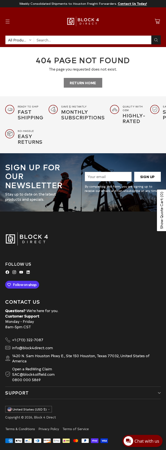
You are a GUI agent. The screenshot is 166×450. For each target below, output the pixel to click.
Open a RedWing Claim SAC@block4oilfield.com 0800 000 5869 (33, 374)
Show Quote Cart (161, 210)
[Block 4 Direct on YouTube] (21, 273)
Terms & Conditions (20, 429)
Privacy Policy (48, 429)
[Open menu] (7, 21)
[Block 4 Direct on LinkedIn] (28, 273)
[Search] (156, 39)
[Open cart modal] (157, 21)
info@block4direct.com (32, 347)
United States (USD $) (30, 409)
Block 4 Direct (45, 417)
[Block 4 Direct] (83, 21)
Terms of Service (75, 429)
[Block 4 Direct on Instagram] (14, 273)
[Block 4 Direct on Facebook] (7, 273)
